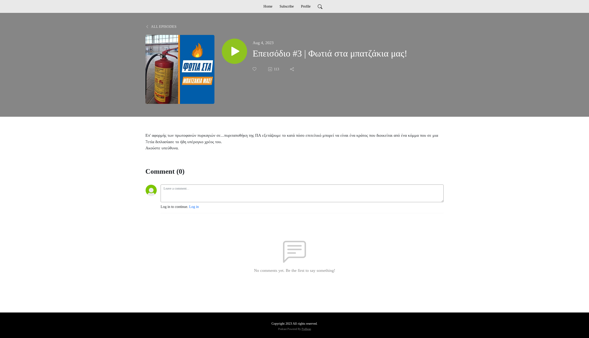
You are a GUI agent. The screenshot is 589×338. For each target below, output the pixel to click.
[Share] (292, 69)
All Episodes (163, 26)
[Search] (320, 6)
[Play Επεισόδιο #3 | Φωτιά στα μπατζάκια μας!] (234, 51)
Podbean (306, 329)
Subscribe (287, 6)
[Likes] (255, 69)
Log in (194, 207)
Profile (306, 6)
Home (267, 6)
